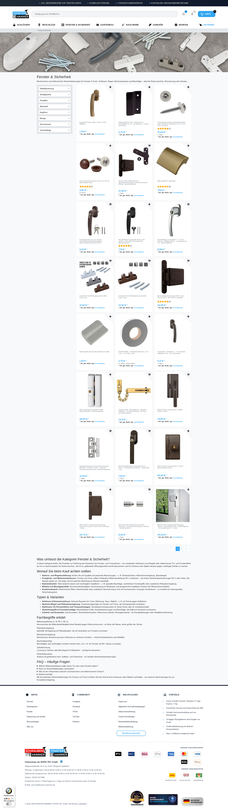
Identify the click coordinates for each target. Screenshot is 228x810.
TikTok (75, 712)
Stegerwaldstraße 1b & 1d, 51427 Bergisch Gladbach (47, 766)
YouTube (76, 717)
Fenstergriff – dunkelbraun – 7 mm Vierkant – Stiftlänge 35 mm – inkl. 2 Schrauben (171, 352)
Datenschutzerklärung (126, 712)
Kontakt (30, 712)
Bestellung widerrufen (131, 733)
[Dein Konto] (192, 14)
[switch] (8, 804)
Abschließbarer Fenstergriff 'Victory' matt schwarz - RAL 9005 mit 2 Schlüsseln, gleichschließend (131, 241)
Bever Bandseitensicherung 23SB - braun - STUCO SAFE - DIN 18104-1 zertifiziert (171, 296)
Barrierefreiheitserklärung (127, 722)
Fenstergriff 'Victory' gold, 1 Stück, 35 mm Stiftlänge (92, 123)
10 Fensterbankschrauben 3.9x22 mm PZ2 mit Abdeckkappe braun (94, 181)
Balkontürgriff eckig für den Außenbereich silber (94, 351)
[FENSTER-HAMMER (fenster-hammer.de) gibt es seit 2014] (137, 798)
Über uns (30, 727)
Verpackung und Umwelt (36, 717)
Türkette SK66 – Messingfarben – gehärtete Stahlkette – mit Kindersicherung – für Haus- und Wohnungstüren (132, 411)
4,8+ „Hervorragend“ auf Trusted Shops (61, 3)
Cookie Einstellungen (126, 717)
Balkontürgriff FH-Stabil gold (166, 181)
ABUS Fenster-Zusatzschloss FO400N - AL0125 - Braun (170, 410)
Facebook (76, 707)
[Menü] (13, 787)
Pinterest (76, 722)
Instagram (76, 702)
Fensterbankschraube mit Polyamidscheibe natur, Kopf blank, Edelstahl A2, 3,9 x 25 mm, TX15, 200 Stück (171, 123)
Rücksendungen (33, 722)
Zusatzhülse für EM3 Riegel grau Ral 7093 (93, 296)
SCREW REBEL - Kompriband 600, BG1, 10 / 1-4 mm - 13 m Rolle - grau (133, 352)
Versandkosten (100, 134)
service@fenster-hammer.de (43, 785)
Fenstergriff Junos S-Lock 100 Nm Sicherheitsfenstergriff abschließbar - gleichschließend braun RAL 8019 (91, 241)
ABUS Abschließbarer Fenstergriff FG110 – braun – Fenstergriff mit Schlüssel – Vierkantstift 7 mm (133, 467)
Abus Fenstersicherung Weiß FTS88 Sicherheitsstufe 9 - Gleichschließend (91, 410)
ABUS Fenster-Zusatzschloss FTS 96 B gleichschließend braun (170, 467)
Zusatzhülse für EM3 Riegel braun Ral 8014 (132, 296)
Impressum (122, 702)
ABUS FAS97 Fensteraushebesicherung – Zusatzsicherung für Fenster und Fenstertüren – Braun (94, 526)
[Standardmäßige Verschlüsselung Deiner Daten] (163, 799)
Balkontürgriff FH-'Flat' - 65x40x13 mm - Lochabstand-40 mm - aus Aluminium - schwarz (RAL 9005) (133, 123)
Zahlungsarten (32, 707)
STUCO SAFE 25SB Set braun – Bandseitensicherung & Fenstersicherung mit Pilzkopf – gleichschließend (132, 182)
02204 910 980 (38, 777)
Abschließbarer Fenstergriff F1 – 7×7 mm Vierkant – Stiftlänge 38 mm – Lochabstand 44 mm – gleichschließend (172, 241)
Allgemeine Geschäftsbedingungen (131, 707)
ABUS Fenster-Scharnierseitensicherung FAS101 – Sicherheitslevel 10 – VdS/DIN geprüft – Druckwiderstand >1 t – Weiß (172, 526)
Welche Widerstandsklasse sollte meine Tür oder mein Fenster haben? (68, 666)
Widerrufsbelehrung (125, 727)
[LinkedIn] (61, 762)
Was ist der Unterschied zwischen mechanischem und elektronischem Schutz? (71, 671)
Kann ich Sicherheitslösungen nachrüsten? (56, 669)
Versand (30, 702)
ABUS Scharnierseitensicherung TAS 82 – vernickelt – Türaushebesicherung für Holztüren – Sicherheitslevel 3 (133, 526)
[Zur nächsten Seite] (189, 549)
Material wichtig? (46, 674)
